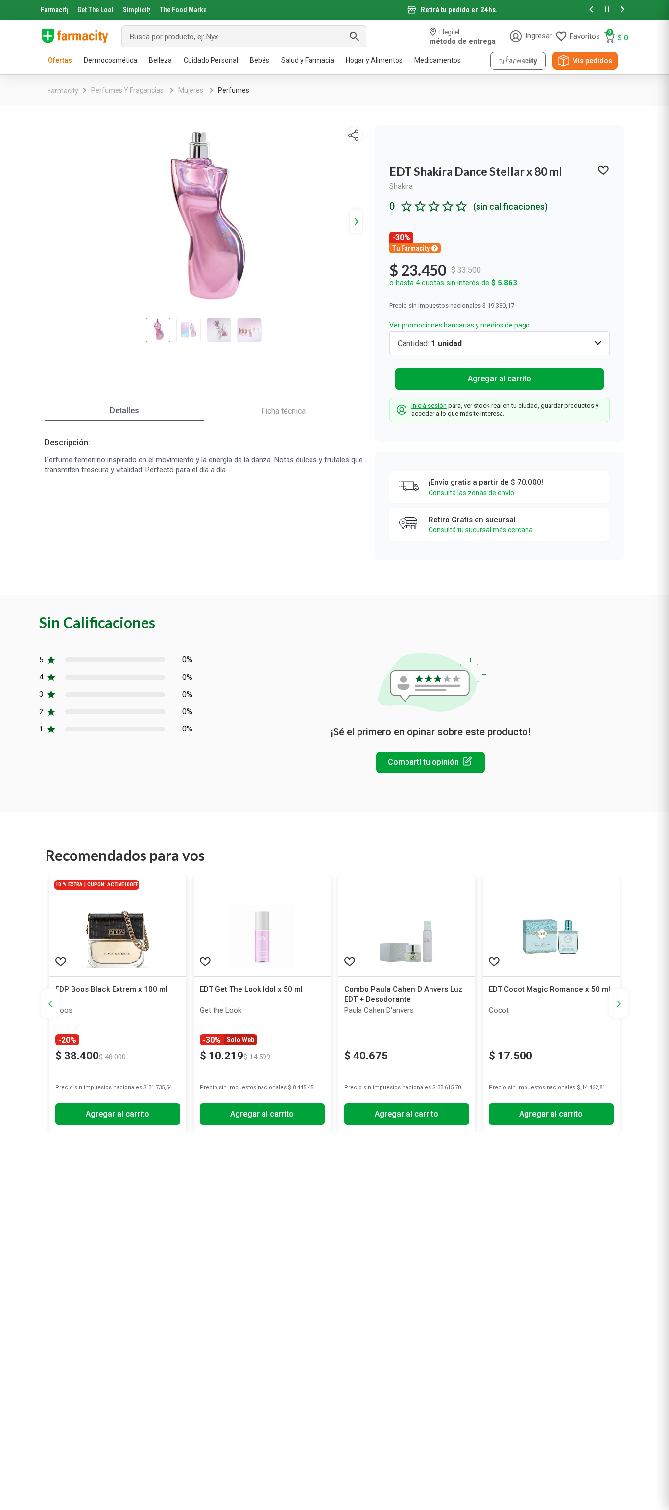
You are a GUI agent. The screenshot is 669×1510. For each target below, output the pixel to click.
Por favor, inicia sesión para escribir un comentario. (430, 762)
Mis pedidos (592, 61)
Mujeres (190, 90)
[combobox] (243, 36)
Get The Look (95, 10)
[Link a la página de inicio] (63, 91)
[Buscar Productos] (354, 36)
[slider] (334, 10)
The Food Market (183, 10)
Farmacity (54, 10)
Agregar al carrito (499, 378)
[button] (591, 10)
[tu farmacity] (518, 60)
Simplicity (136, 10)
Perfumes (233, 90)
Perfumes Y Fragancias (127, 90)
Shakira (401, 186)
